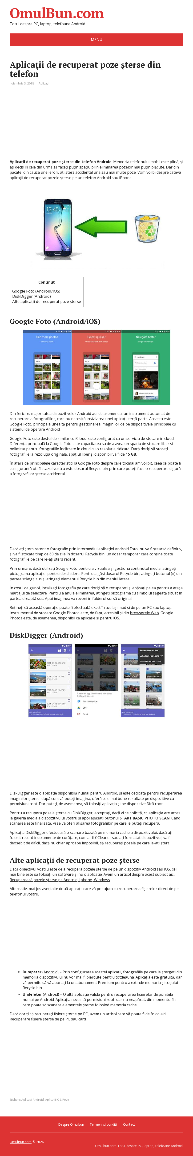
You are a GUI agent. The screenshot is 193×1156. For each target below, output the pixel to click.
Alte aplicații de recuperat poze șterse (46, 301)
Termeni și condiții (103, 1124)
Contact (129, 1124)
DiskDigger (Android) (31, 296)
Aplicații (44, 83)
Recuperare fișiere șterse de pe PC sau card (48, 1019)
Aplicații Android (32, 1100)
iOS (116, 618)
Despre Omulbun (71, 1124)
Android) (51, 972)
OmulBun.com (57, 13)
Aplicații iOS (53, 1100)
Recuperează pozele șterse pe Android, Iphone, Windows (60, 879)
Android (110, 793)
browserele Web (144, 612)
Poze (65, 1100)
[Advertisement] (96, 126)
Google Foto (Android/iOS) (36, 291)
